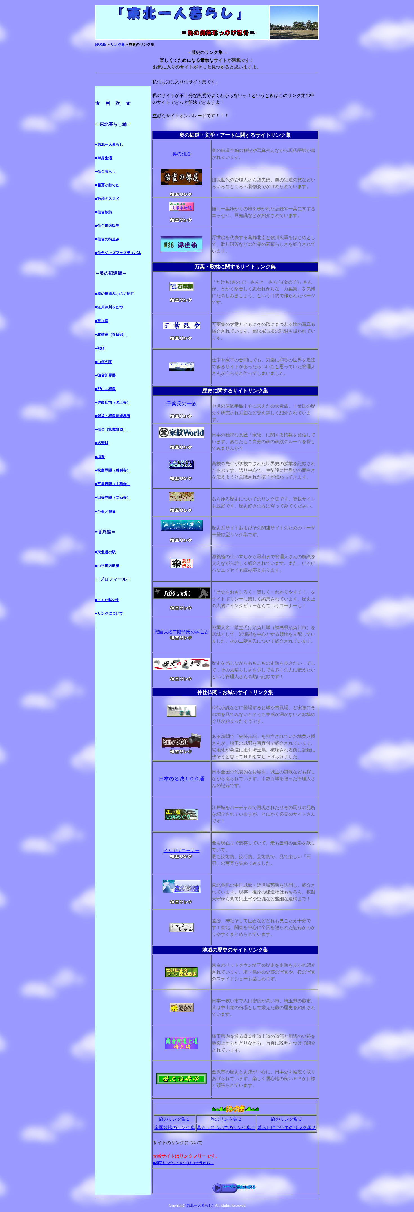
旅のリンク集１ (174, 1119)
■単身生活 (103, 158)
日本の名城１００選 (181, 779)
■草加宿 (101, 321)
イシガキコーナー (182, 850)
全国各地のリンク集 (174, 1127)
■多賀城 (101, 443)
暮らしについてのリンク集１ (226, 1127)
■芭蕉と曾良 (105, 511)
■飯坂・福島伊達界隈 (112, 416)
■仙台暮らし (105, 171)
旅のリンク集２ (226, 1119)
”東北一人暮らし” (199, 1205)
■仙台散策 (103, 212)
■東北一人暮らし (109, 144)
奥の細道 (182, 153)
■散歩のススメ (107, 198)
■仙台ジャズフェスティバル (118, 253)
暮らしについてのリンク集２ (286, 1127)
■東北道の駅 (105, 552)
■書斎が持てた (107, 185)
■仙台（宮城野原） (111, 429)
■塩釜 (100, 457)
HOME (101, 44)
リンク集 (117, 44)
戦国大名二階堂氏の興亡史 (182, 631)
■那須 (100, 348)
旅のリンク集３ (286, 1119)
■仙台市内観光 (107, 226)
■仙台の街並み (107, 239)
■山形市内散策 (107, 565)
